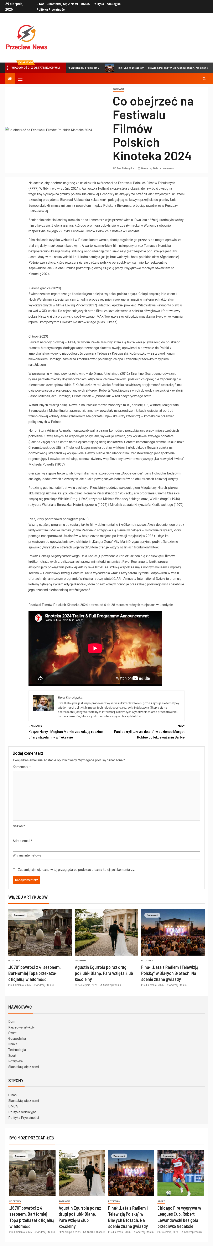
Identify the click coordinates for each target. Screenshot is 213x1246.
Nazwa (19, 826)
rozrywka (118, 89)
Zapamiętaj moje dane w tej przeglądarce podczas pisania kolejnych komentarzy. (76, 870)
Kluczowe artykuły (21, 1027)
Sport (12, 1056)
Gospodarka (17, 1039)
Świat (12, 1033)
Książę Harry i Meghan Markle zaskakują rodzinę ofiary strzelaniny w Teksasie (65, 731)
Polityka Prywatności (51, 9)
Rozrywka (15, 1061)
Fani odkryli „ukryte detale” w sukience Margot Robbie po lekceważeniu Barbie (149, 731)
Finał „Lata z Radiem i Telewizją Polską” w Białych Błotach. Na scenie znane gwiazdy (145, 67)
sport (161, 1201)
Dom (11, 1022)
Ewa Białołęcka (125, 168)
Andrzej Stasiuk (45, 985)
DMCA (85, 4)
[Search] (204, 78)
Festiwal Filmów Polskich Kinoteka (96, 231)
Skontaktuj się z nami (62, 4)
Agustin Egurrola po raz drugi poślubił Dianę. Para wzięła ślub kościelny (104, 973)
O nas (40, 4)
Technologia (17, 1050)
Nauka (12, 1044)
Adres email (22, 841)
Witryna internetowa (27, 855)
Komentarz (22, 767)
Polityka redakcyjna (107, 4)
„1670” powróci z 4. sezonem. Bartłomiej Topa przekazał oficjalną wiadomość (34, 973)
